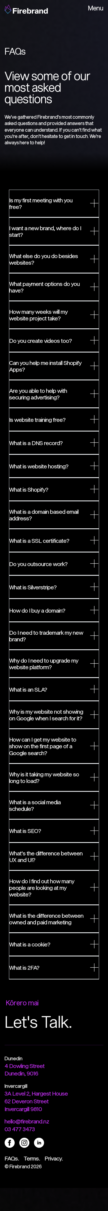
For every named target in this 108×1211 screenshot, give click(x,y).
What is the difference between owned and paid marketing (46, 918)
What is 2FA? (24, 967)
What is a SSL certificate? (39, 540)
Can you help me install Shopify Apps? (45, 366)
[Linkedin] (39, 1142)
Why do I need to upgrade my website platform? (43, 663)
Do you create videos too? (40, 340)
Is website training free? (37, 419)
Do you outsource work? (38, 564)
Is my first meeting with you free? (41, 203)
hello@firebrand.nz (27, 1121)
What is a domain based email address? (44, 514)
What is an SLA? (28, 689)
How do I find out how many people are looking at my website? (41, 888)
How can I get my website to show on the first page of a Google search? (42, 746)
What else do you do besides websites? (43, 259)
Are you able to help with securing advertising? (38, 394)
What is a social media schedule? (35, 805)
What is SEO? (25, 830)
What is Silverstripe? (33, 587)
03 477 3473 (20, 1129)
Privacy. (54, 1158)
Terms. (32, 1158)
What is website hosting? (39, 466)
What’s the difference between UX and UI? (46, 856)
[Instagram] (24, 1142)
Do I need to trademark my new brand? (46, 635)
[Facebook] (10, 1142)
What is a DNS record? (36, 443)
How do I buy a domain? (37, 610)
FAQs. (12, 1158)
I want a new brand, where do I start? (45, 231)
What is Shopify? (28, 489)
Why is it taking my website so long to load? (44, 777)
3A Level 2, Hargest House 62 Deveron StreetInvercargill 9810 (36, 1101)
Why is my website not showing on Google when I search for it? (46, 714)
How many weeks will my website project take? (38, 314)
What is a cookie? (29, 944)
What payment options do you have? (44, 287)
